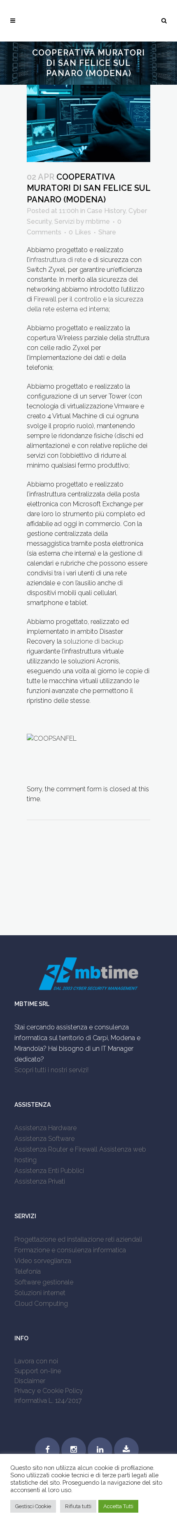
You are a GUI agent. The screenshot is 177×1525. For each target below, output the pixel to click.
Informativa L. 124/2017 (48, 1400)
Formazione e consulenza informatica (70, 1250)
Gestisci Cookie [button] (33, 1506)
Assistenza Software (44, 1139)
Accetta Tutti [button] (118, 1506)
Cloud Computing (41, 1303)
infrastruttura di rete (57, 260)
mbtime (98, 221)
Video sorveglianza (42, 1261)
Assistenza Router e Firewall (56, 1149)
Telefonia (27, 1271)
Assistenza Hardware (45, 1128)
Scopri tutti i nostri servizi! (51, 1070)
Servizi (64, 221)
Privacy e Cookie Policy (48, 1391)
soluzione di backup (93, 641)
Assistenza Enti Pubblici (49, 1171)
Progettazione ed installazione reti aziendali (78, 1239)
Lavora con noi (36, 1361)
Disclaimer (29, 1381)
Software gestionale (43, 1282)
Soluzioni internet (39, 1293)
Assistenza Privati (39, 1181)
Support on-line (37, 1371)
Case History (106, 211)
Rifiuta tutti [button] (78, 1506)
